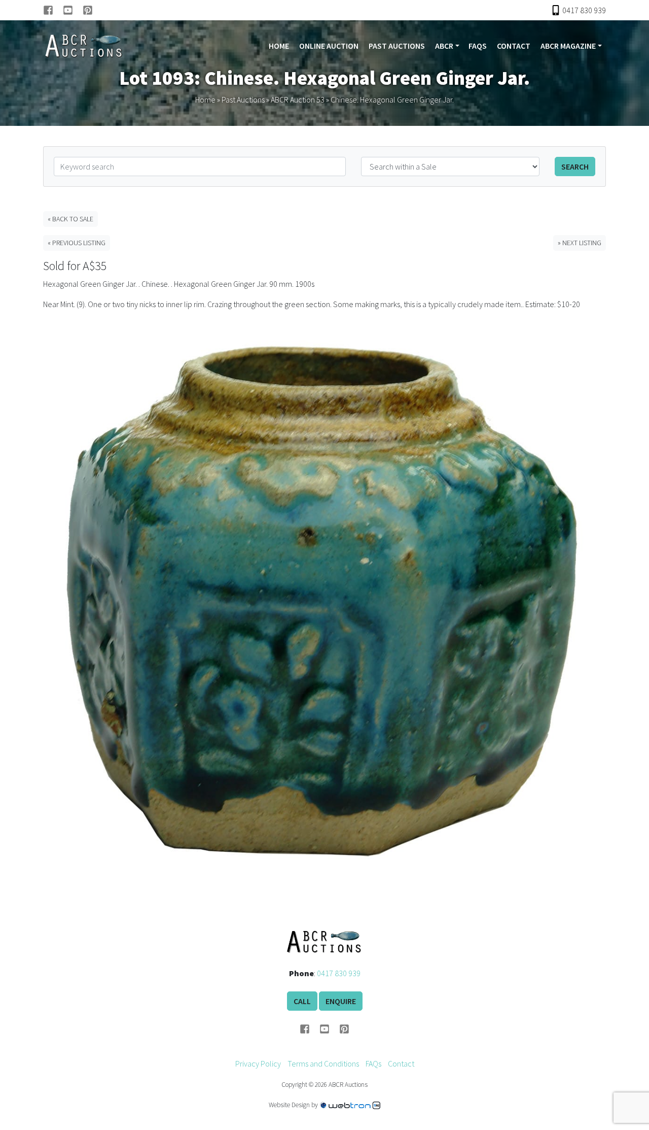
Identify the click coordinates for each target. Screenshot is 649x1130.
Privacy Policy (258, 1063)
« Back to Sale (70, 218)
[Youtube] (73, 10)
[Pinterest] (88, 10)
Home (279, 46)
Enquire (341, 1001)
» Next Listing (579, 242)
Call (302, 1001)
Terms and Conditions (323, 1063)
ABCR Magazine (568, 46)
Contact (513, 46)
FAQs (477, 46)
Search (575, 166)
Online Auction (328, 46)
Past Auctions (397, 46)
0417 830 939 (338, 973)
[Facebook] (53, 10)
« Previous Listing (76, 242)
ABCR (444, 46)
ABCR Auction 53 (297, 99)
